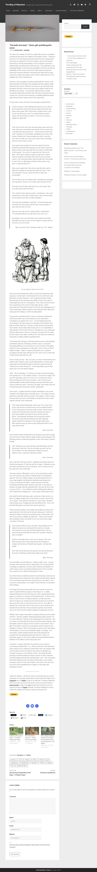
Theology (69, 127)
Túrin (12, 766)
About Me (15, 10)
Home (8, 10)
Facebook (12, 680)
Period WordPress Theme (43, 870)
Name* (11, 817)
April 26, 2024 (18, 50)
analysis (13, 759)
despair (27, 759)
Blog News (69, 106)
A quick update (75, 171)
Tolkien (28, 755)
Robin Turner (68, 156)
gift (48, 759)
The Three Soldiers (71, 63)
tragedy (49, 762)
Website (11, 834)
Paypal (25, 687)
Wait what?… (70, 133)
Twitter (23, 680)
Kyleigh (66, 171)
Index (39, 10)
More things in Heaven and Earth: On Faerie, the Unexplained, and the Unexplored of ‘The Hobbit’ (48, 739)
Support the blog (60, 10)
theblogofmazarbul (70, 148)
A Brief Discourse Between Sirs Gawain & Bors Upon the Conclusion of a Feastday (74, 165)
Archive (23, 10)
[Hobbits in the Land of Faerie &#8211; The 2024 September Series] (16, 731)
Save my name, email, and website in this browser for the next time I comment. (29, 846)
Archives (66, 91)
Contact (32, 10)
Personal (69, 120)
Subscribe (48, 10)
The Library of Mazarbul (77, 10)
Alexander (26, 50)
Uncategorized (70, 131)
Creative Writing (70, 108)
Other (67, 117)
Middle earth (25, 762)
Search (66, 23)
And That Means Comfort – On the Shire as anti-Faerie (31, 737)
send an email (13, 685)
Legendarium (14, 762)
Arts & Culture (70, 104)
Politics (68, 122)
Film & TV (69, 111)
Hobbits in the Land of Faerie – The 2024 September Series (15, 737)
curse (20, 759)
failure (34, 759)
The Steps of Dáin (71, 78)
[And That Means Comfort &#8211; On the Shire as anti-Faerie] (32, 731)
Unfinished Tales (22, 766)
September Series (71, 124)
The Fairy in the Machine (47, 772)
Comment (12, 796)
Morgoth (34, 762)
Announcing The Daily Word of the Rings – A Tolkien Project (20, 774)
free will (41, 759)
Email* (11, 826)
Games (68, 113)
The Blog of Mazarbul (15, 5)
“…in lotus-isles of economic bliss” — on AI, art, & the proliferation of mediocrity (76, 58)
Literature (20, 755)
